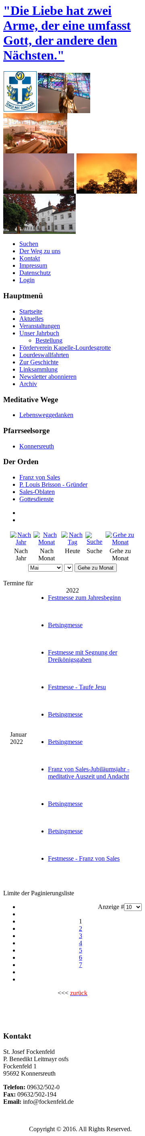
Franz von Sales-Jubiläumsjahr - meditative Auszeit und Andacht (88, 773)
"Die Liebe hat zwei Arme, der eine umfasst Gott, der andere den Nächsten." (67, 32)
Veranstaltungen (39, 325)
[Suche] (94, 541)
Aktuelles (31, 318)
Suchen (28, 243)
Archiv (28, 383)
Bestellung (48, 340)
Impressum (33, 265)
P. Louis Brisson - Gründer (53, 484)
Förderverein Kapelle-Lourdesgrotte (65, 347)
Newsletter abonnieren (48, 376)
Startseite (30, 311)
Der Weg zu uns (39, 251)
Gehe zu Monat (96, 568)
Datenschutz (35, 272)
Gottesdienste (36, 499)
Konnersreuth (36, 446)
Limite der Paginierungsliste (38, 893)
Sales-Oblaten (37, 491)
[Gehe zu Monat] (120, 542)
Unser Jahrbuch (39, 333)
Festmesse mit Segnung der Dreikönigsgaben (82, 656)
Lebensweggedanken (46, 414)
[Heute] (72, 542)
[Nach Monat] (46, 542)
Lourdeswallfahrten (44, 354)
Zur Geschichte (38, 362)
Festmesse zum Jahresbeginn (84, 597)
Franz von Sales (39, 477)
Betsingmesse (65, 625)
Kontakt (29, 258)
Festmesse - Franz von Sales (84, 858)
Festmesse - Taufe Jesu (77, 687)
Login (27, 280)
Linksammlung (38, 369)
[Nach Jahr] (21, 542)
